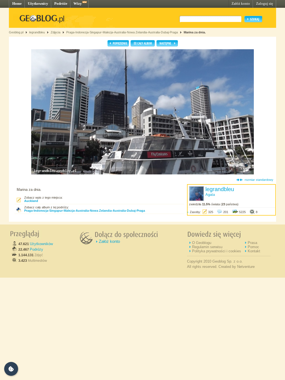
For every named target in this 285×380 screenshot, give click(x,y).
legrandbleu (37, 32)
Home (17, 3)
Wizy (77, 3)
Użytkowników (41, 244)
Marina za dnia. (195, 32)
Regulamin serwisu (207, 247)
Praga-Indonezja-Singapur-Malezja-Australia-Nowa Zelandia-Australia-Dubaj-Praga (122, 32)
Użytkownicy (38, 3)
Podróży (36, 249)
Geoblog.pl (16, 32)
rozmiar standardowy (259, 179)
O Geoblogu (201, 243)
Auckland (31, 201)
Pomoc (253, 247)
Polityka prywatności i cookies (216, 251)
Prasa (252, 243)
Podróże (60, 3)
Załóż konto (241, 3)
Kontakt (254, 251)
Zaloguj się (264, 3)
